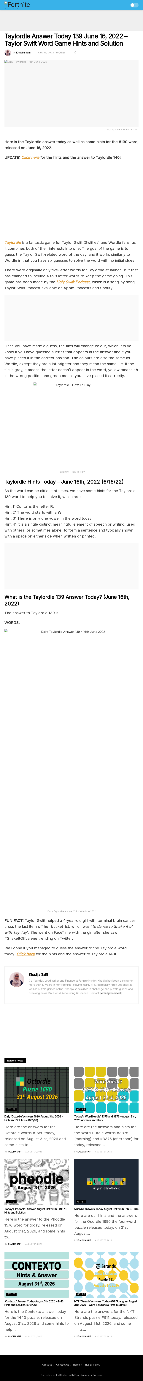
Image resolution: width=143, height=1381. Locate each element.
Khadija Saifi (23, 52)
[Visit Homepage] (25, 5)
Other (61, 52)
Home (76, 1364)
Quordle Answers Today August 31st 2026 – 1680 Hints (106, 1209)
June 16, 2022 (45, 52)
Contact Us (62, 1364)
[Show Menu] (118, 5)
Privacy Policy (92, 1364)
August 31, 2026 (33, 1152)
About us (47, 1364)
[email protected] (111, 993)
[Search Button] (124, 5)
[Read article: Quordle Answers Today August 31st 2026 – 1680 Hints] (106, 1182)
